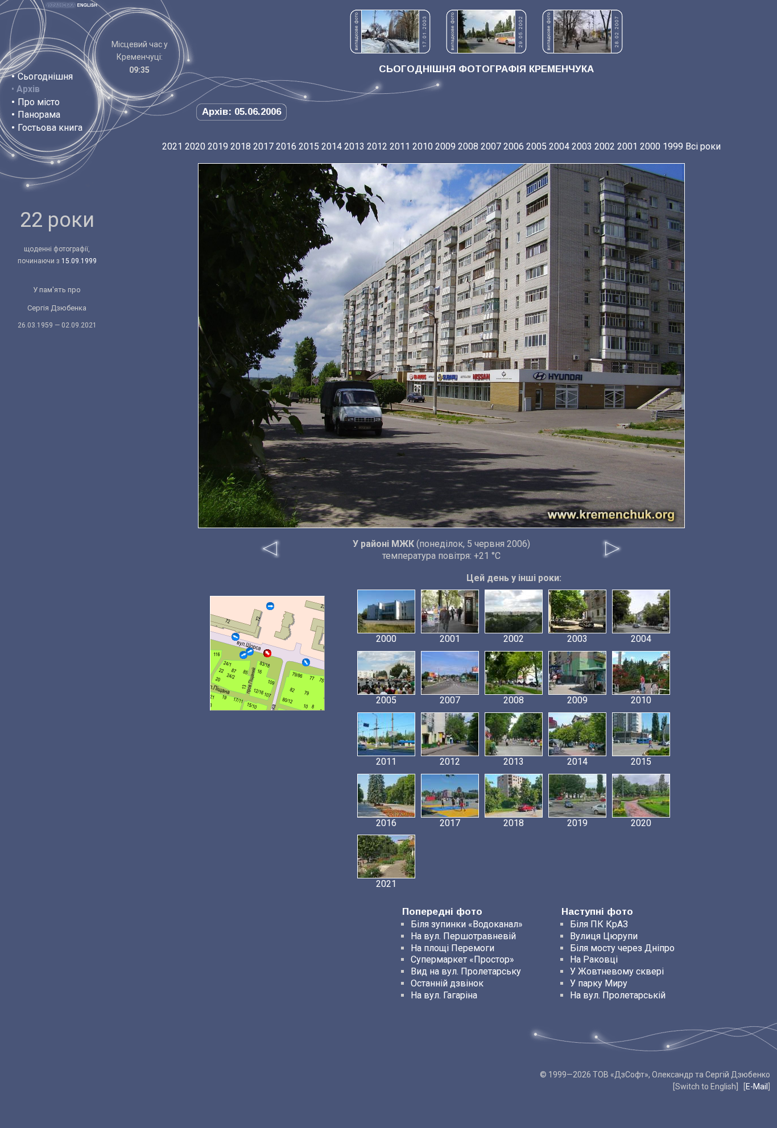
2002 (604, 146)
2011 (400, 146)
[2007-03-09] (243, 655)
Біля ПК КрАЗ (599, 924)
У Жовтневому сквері (617, 971)
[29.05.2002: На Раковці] (486, 50)
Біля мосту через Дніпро (622, 948)
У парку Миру (598, 983)
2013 (354, 146)
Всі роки (703, 146)
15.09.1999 (79, 261)
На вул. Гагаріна (444, 995)
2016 (286, 146)
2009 (445, 146)
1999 (673, 146)
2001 (627, 146)
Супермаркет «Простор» (462, 959)
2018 (240, 146)
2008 (468, 146)
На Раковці (594, 959)
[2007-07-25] (235, 636)
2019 (218, 146)
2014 (331, 146)
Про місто (39, 102)
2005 (536, 146)
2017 (263, 146)
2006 (513, 146)
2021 (172, 146)
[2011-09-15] (306, 662)
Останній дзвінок (447, 983)
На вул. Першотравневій (463, 936)
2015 (309, 146)
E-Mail (757, 1086)
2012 (377, 146)
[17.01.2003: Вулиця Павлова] (390, 50)
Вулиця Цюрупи (604, 936)
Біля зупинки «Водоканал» (467, 924)
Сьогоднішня (45, 76)
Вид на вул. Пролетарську (466, 971)
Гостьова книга (50, 127)
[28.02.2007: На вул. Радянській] (582, 50)
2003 (582, 146)
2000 (650, 146)
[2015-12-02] (270, 606)
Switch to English (705, 1086)
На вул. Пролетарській (618, 995)
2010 (422, 146)
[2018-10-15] (249, 651)
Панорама (39, 114)
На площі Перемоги (452, 948)
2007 (491, 146)
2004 (559, 146)
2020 (195, 146)
